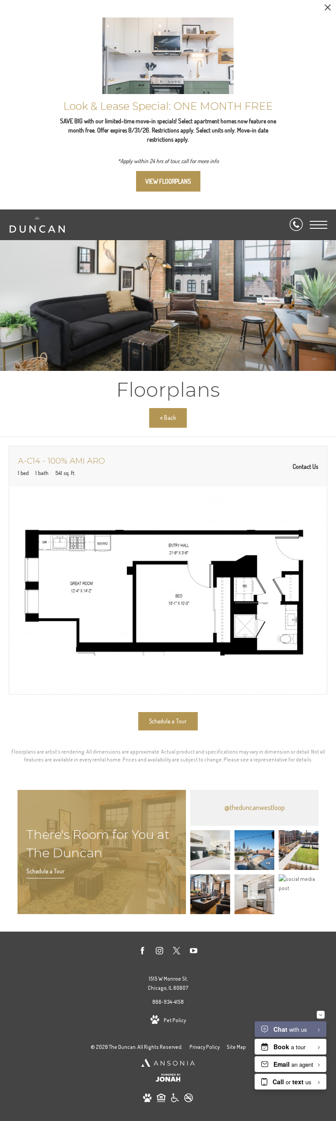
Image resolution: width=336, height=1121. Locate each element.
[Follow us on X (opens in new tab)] (176, 952)
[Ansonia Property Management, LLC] (168, 1063)
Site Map (236, 1047)
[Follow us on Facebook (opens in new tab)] (142, 952)
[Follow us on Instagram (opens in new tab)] (159, 952)
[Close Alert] (327, 10)
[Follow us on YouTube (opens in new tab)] (194, 952)
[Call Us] (296, 225)
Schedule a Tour (45, 871)
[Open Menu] (318, 225)
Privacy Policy (204, 1047)
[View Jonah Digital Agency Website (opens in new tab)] (168, 1079)
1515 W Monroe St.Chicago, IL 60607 (168, 983)
